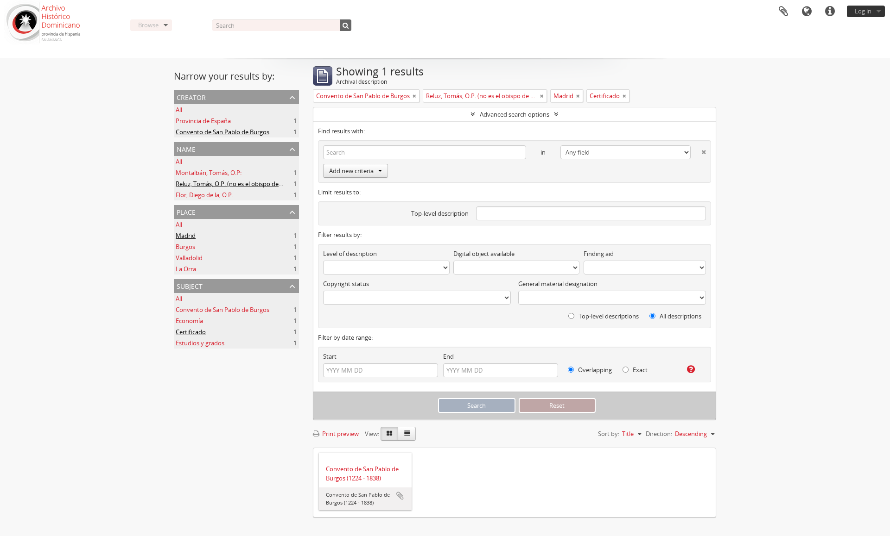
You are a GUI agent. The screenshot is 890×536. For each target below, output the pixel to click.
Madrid (186, 235)
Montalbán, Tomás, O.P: (209, 172)
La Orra (186, 269)
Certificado (191, 332)
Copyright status (346, 284)
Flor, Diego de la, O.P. (204, 195)
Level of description (350, 253)
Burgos (185, 247)
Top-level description (440, 213)
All (179, 110)
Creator (191, 96)
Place (186, 211)
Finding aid (599, 253)
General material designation (558, 284)
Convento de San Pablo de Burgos (222, 132)
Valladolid (189, 258)
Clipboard (783, 11)
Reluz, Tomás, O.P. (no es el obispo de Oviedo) (239, 184)
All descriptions (679, 316)
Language (806, 11)
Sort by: (608, 434)
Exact (639, 370)
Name (186, 148)
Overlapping (594, 370)
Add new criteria (351, 171)
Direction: (659, 434)
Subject (190, 285)
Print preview (340, 434)
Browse (148, 25)
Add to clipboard (400, 495)
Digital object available (484, 253)
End (448, 356)
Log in (863, 11)
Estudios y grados (200, 343)
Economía (189, 321)
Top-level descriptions (608, 316)
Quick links (829, 11)
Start (330, 356)
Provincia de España (203, 121)
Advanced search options (514, 114)
